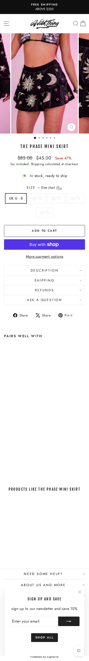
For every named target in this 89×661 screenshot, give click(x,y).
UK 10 (37, 198)
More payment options (44, 256)
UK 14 (75, 198)
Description (45, 270)
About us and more (43, 585)
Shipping (37, 164)
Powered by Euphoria (44, 657)
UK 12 (56, 198)
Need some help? (43, 573)
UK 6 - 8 (16, 198)
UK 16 (45, 212)
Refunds (44, 290)
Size (41, 187)
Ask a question (44, 299)
